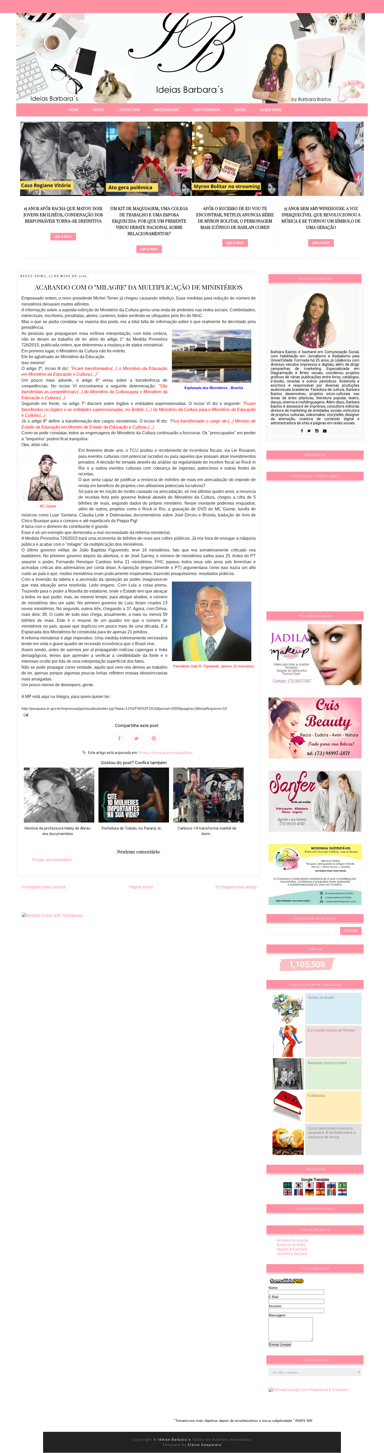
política (187, 753)
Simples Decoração (293, 1240)
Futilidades (316, 1096)
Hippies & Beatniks (292, 1249)
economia (171, 753)
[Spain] (321, 1194)
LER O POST (63, 249)
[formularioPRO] (287, 1283)
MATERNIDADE (166, 110)
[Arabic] (288, 1187)
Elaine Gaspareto (205, 1445)
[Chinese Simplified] (321, 1187)
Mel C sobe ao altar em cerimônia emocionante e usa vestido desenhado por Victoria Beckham (321, 215)
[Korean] (299, 1187)
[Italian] (332, 1194)
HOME (73, 110)
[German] (310, 1194)
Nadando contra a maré (327, 1063)
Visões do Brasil (321, 997)
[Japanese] (310, 1187)
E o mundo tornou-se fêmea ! (332, 1030)
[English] (288, 1194)
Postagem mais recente (44, 887)
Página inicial (141, 887)
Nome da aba (38, 5)
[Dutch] (342, 1194)
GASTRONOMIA (206, 110)
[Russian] (332, 1187)
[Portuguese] (342, 1187)
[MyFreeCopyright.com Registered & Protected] (308, 1390)
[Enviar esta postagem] (24, 714)
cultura (155, 753)
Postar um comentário (52, 859)
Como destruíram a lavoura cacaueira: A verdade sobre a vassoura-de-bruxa (332, 1132)
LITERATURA (129, 110)
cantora (235, 234)
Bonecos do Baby (291, 1245)
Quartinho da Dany (292, 1254)
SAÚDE (240, 110)
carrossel (63, 240)
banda (321, 228)
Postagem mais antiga (236, 887)
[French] (299, 1194)
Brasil (143, 753)
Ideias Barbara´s (175, 1439)
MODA (98, 110)
